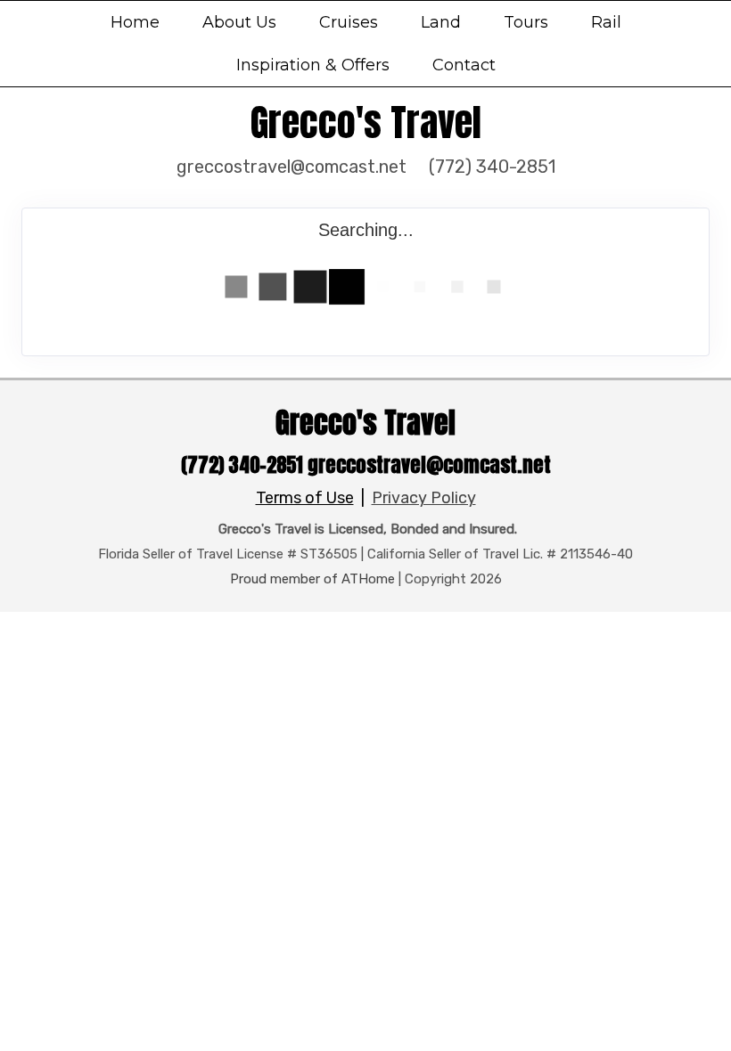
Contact (464, 65)
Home (135, 22)
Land (441, 22)
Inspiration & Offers (313, 65)
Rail (606, 22)
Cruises (348, 22)
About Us (239, 22)
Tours (526, 22)
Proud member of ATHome (312, 579)
